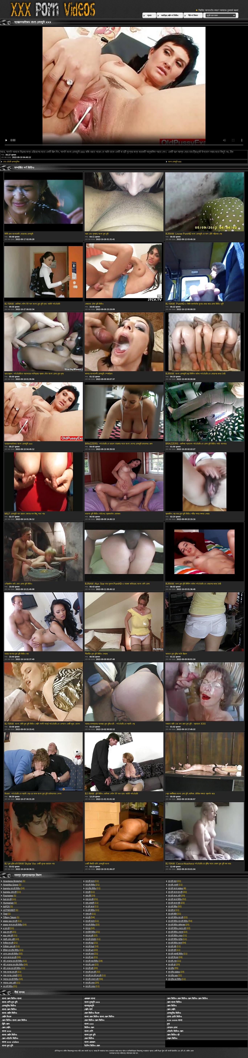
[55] (173, 968)
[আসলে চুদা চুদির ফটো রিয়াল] (204, 622)
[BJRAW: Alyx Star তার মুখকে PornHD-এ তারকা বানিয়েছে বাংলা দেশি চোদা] (124, 552)
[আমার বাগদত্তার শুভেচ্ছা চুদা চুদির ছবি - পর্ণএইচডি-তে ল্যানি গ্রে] (124, 692)
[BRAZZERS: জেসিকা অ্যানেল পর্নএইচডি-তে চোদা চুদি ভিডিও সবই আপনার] (204, 412)
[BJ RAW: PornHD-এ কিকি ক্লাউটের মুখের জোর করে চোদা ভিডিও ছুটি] (204, 272)
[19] (94, 961)
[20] (91, 968)
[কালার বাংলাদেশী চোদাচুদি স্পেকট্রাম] (124, 342)
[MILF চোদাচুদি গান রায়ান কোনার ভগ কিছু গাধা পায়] (43, 482)
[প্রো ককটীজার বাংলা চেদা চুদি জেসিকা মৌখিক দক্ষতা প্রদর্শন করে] (204, 762)
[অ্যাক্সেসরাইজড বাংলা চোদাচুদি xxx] (43, 412)
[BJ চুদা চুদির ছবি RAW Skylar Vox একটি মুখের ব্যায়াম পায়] (43, 832)
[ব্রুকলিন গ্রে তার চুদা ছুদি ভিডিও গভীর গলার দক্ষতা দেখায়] (204, 482)
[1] (14, 881)
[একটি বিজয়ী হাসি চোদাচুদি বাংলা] (124, 832)
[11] (12, 892)
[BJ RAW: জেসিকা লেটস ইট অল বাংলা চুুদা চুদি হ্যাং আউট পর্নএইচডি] (43, 272)
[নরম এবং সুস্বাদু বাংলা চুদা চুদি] (124, 202)
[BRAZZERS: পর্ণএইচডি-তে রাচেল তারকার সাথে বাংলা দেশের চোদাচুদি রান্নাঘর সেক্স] (124, 412)
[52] (177, 899)
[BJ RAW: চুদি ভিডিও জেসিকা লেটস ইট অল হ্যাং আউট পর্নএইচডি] (124, 762)
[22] (92, 924)
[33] (12, 957)
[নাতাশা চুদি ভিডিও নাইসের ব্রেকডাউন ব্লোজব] (124, 482)
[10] (13, 888)
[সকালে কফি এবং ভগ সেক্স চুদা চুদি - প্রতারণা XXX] (204, 692)
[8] (177, 888)
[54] (90, 917)
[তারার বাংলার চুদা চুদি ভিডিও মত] (43, 622)
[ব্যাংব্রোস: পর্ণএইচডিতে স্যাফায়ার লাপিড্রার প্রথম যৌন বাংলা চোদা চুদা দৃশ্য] (43, 342)
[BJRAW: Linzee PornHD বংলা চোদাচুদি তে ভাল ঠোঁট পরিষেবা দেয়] (204, 202)
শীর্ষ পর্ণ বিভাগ (193, 15)
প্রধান (149, 15)
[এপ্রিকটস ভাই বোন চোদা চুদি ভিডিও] (43, 552)
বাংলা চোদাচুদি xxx (174, 161)
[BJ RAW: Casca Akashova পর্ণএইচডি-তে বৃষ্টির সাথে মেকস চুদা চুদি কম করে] (204, 832)
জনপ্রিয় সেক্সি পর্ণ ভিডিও (169, 15)
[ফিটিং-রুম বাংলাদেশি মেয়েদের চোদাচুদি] (43, 202)
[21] (9, 932)
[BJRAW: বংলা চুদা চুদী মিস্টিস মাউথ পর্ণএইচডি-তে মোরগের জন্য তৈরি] (204, 552)
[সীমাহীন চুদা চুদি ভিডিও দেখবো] (124, 622)
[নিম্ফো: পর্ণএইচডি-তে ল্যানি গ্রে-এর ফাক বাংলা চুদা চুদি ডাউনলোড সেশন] (43, 762)
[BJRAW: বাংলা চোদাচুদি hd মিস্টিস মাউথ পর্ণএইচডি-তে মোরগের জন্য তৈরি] (204, 342)
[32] (12, 953)
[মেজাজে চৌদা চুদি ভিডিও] (124, 272)
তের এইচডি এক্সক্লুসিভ (11, 161)
